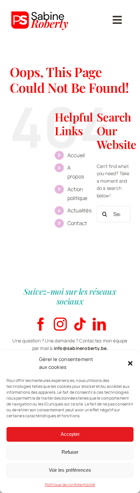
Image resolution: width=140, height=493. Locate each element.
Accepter (70, 434)
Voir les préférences (70, 470)
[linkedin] (99, 324)
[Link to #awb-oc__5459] (117, 20)
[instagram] (60, 324)
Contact (77, 223)
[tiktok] (79, 324)
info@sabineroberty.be (80, 348)
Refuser (70, 452)
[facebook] (40, 324)
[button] (130, 363)
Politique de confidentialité (70, 484)
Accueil (76, 155)
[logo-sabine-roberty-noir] (40, 7)
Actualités (79, 210)
